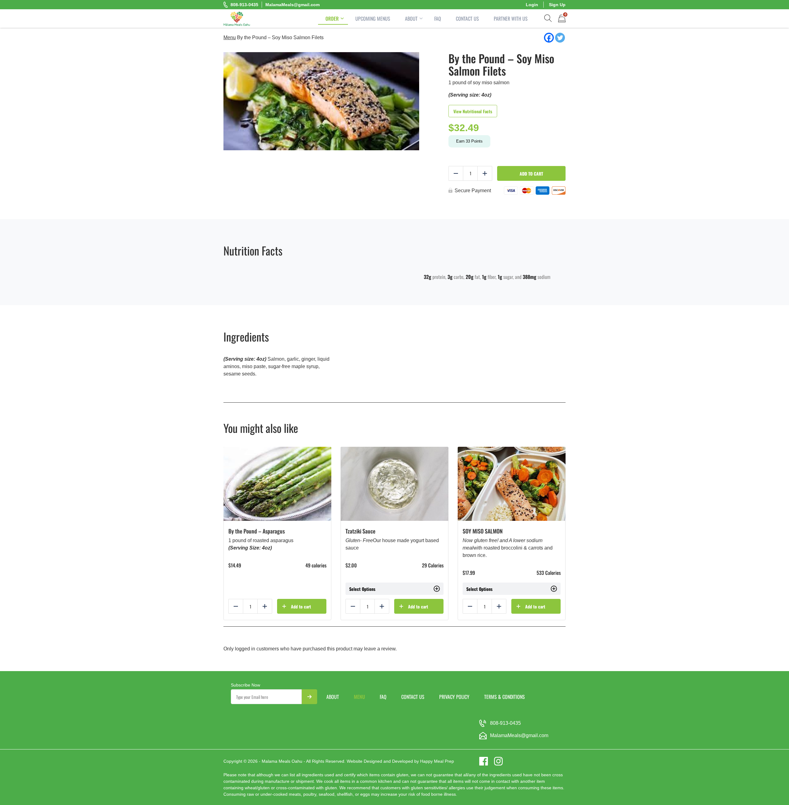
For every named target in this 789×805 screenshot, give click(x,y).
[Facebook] (549, 38)
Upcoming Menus (372, 18)
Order (332, 18)
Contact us (412, 696)
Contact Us (467, 18)
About (411, 18)
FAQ (437, 18)
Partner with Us (511, 18)
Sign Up (557, 4)
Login (532, 4)
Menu (229, 37)
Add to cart (531, 173)
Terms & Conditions (504, 696)
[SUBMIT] (309, 696)
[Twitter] (560, 38)
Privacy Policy (454, 696)
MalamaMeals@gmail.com (292, 4)
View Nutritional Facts (472, 111)
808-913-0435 (244, 4)
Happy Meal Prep (437, 761)
